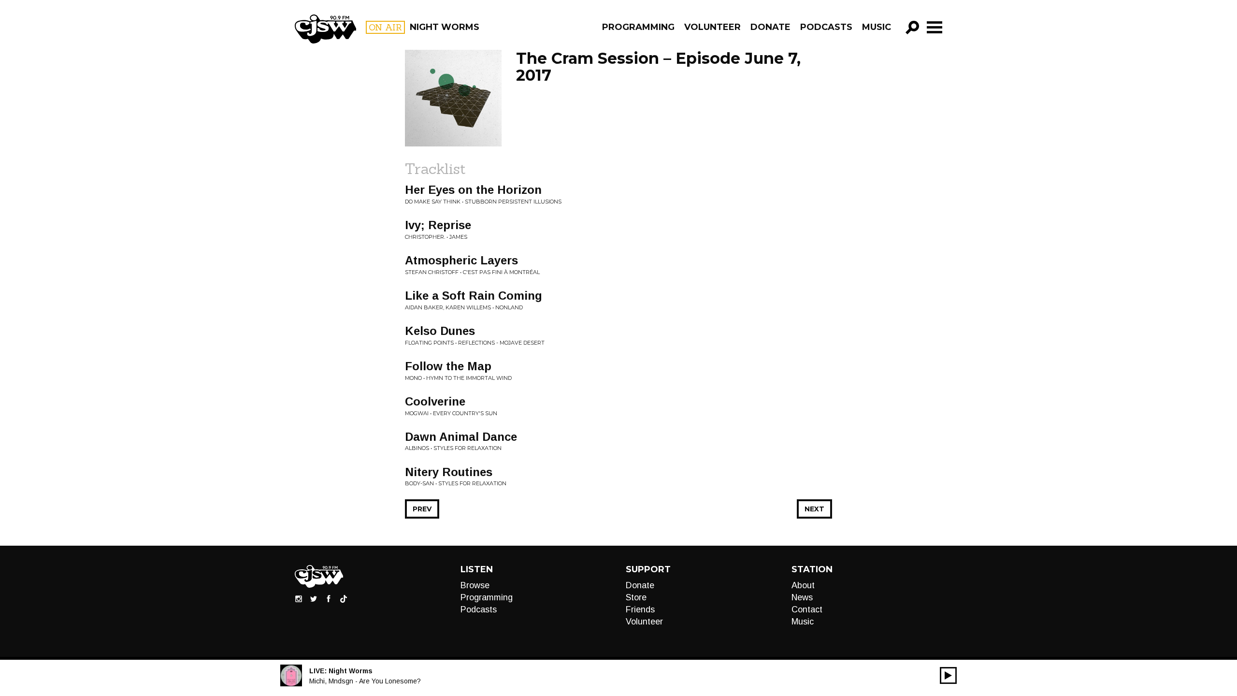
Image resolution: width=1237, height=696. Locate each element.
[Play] (948, 675)
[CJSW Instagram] (298, 598)
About (803, 585)
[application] (948, 675)
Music (876, 27)
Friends (640, 609)
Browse (474, 585)
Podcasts (826, 27)
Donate (770, 27)
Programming (638, 27)
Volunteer (712, 27)
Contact (806, 609)
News (802, 597)
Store (636, 597)
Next (814, 509)
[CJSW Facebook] (328, 598)
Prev (422, 509)
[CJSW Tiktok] (343, 598)
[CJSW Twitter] (313, 598)
